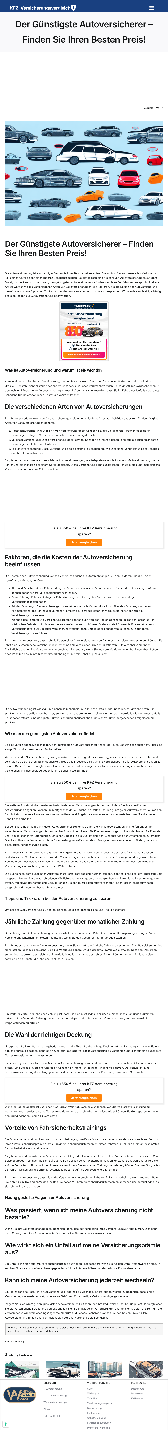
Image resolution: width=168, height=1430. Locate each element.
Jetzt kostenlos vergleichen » (84, 354)
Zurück (148, 107)
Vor (158, 107)
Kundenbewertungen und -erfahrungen (123, 826)
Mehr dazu (52, 1331)
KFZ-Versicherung (14, 1341)
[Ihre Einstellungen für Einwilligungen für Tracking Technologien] (6, 1424)
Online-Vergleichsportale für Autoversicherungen (126, 761)
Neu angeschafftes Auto (86, 348)
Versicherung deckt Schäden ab (81, 430)
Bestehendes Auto (86, 345)
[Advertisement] (84, 76)
